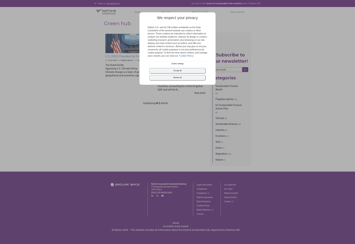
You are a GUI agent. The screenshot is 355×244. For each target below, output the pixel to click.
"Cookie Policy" (186, 56)
